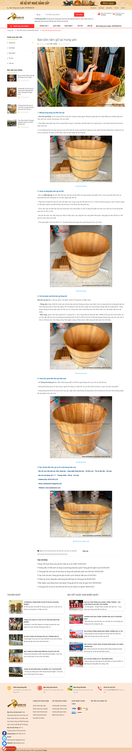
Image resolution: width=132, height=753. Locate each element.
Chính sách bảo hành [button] (41, 701)
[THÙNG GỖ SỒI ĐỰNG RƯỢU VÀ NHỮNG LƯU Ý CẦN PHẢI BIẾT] (16, 672)
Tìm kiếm (79, 15)
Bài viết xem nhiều (14, 70)
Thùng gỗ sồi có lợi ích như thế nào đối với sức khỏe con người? (67, 587)
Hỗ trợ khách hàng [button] (59, 701)
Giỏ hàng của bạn (119, 13)
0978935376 (29, 8)
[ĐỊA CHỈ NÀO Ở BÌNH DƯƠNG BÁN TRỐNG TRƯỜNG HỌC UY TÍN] (76, 634)
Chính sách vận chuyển (40, 709)
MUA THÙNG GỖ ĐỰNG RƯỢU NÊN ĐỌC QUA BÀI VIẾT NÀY (41, 651)
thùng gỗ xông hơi (61, 19)
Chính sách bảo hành (39, 715)
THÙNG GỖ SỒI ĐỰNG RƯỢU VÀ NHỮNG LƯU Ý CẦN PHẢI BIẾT (43, 669)
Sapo (45, 750)
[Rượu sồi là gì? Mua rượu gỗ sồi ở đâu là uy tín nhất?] (11, 78)
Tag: (40, 551)
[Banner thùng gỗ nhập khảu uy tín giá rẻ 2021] (66, 3)
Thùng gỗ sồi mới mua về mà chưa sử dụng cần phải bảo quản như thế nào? (26, 107)
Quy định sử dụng (38, 718)
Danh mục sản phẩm (21, 26)
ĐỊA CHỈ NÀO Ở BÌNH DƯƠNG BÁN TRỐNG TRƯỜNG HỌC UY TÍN (103, 631)
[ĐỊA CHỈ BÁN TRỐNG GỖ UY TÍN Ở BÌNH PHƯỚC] (76, 662)
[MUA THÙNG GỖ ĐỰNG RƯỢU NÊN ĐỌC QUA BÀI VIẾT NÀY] (16, 656)
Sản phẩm (109, 8)
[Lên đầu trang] (128, 743)
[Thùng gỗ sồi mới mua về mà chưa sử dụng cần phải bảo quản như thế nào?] (11, 109)
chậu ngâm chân (86, 19)
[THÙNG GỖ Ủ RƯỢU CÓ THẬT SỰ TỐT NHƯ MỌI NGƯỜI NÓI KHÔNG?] (16, 624)
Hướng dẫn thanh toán (59, 709)
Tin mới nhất (14, 595)
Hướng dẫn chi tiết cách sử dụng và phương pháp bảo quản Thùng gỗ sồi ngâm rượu (74, 568)
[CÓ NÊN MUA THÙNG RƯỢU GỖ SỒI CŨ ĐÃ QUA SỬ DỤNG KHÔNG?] (16, 607)
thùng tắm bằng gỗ (52, 554)
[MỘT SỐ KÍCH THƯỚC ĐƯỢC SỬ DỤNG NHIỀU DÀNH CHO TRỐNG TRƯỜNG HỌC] (76, 647)
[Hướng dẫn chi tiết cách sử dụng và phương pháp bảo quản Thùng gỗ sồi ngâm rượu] (11, 92)
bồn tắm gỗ (52, 21)
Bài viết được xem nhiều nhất (83, 595)
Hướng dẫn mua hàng (59, 705)
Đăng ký (110, 13)
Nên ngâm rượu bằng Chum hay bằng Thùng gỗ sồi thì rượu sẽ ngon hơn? (70, 583)
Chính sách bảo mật (39, 705)
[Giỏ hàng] (113, 14)
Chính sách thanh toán (40, 712)
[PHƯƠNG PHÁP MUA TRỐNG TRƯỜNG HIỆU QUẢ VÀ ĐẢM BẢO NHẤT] (76, 619)
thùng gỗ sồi (51, 19)
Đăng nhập (103, 13)
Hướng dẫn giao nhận (59, 712)
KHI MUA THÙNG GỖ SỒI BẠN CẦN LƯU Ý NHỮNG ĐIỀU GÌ (41, 636)
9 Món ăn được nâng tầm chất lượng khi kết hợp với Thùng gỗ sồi (67, 579)
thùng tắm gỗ (63, 554)
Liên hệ (123, 8)
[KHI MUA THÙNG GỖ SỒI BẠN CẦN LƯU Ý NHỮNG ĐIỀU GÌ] (16, 640)
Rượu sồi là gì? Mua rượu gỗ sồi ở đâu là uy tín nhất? (63, 564)
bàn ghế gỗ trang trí (73, 19)
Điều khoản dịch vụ (58, 715)
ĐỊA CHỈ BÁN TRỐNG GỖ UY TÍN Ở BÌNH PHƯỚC (98, 659)
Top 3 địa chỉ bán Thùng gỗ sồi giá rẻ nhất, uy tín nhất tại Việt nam (26, 122)
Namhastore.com (19, 743)
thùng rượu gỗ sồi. (62, 21)
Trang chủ (93, 8)
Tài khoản (103, 15)
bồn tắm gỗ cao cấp (67, 551)
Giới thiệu (101, 8)
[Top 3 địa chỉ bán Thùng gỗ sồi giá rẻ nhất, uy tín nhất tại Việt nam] (11, 122)
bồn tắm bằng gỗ (47, 551)
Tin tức (116, 8)
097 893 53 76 (113, 690)
